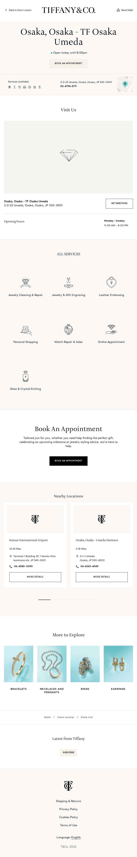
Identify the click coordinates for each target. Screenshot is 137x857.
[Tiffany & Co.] (68, 786)
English (76, 837)
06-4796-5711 (68, 86)
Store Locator (65, 717)
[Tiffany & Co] (68, 10)
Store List (87, 717)
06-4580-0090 (23, 566)
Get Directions (119, 203)
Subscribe (68, 753)
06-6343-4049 (89, 566)
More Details (35, 577)
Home (47, 717)
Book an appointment (68, 461)
